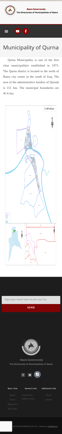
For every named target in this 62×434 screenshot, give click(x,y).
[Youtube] (17, 31)
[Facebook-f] (26, 31)
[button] (6, 31)
